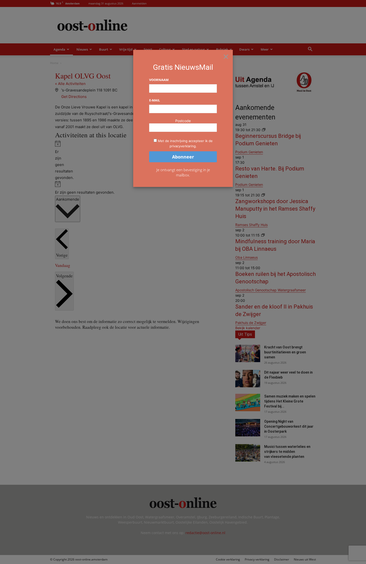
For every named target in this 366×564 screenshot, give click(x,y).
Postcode (183, 121)
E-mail (154, 100)
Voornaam (159, 80)
